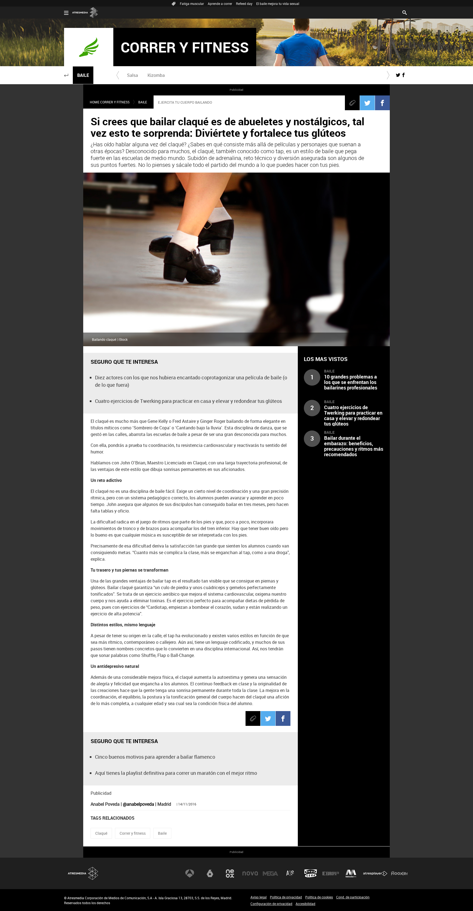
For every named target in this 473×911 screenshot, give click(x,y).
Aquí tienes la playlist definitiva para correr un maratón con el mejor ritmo (176, 773)
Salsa (132, 75)
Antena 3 (189, 873)
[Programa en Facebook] (403, 75)
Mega (270, 873)
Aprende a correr (220, 3)
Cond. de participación (353, 897)
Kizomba (156, 75)
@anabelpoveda (138, 804)
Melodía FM (351, 873)
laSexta (210, 873)
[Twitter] (367, 102)
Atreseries (290, 873)
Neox (230, 873)
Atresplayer (375, 873)
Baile (83, 75)
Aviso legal (258, 897)
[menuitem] (132, 75)
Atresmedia (83, 873)
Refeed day (244, 3)
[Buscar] (404, 12)
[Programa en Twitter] (398, 75)
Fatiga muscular (192, 3)
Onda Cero (310, 873)
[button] (66, 75)
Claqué (101, 833)
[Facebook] (382, 102)
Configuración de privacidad (271, 903)
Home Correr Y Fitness (109, 102)
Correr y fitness (133, 833)
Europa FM (330, 873)
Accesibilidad (305, 903)
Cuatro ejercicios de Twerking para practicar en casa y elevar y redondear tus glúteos (188, 401)
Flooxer (399, 873)
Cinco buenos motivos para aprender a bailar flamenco (155, 756)
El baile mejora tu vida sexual (277, 3)
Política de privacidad (286, 897)
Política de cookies (319, 897)
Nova (250, 873)
